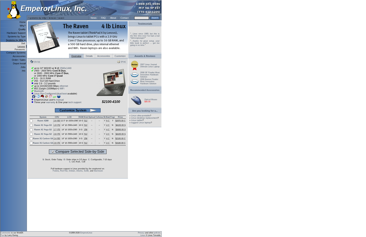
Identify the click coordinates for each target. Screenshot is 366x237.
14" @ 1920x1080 (69, 130)
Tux (2, 235)
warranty (50, 102)
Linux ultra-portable (140, 115)
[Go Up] (37, 62)
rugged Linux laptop (141, 122)
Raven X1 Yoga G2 (43, 130)
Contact (125, 18)
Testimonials (145, 23)
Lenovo (21, 46)
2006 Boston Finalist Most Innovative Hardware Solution (149, 81)
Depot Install (19, 63)
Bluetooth (39, 91)
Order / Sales (19, 60)
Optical (91, 117)
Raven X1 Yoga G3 (43, 125)
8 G (80, 130)
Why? (23, 25)
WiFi (62, 88)
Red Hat (64, 171)
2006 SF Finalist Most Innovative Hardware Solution (150, 75)
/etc (24, 70)
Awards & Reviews (144, 56)
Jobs (23, 67)
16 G (81, 121)
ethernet (64, 86)
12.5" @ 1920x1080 (69, 121)
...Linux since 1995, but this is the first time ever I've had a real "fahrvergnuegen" (144, 36)
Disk (86, 117)
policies (157, 233)
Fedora (56, 171)
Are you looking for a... (145, 110)
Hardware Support (16, 33)
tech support (74, 102)
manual (60, 99)
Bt (105, 117)
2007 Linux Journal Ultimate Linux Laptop (149, 65)
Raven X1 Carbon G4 (43, 138)
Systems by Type (17, 36)
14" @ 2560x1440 (69, 125)
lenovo (52, 18)
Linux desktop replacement (144, 118)
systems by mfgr (38, 18)
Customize (120, 56)
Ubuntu (79, 171)
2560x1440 (65, 68)
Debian (72, 171)
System (43, 117)
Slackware (98, 171)
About (113, 18)
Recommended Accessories (144, 90)
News (94, 18)
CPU (57, 117)
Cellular (99, 117)
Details (89, 56)
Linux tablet (137, 120)
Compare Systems (16, 52)
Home (22, 22)
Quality (22, 29)
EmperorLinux (86, 233)
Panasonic (20, 49)
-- (91, 121)
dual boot (62, 93)
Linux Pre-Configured (45, 93)
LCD (69, 117)
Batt (108, 117)
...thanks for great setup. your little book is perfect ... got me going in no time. (144, 43)
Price (120, 117)
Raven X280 (43, 121)
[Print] (123, 62)
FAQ (103, 18)
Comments (5, 233)
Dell (23, 43)
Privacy (141, 233)
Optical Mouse (150, 99)
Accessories (19, 56)
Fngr (112, 117)
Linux (142, 235)
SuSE (86, 171)
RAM (81, 117)
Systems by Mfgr (15, 40)
